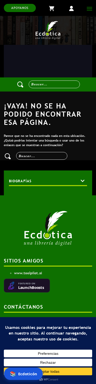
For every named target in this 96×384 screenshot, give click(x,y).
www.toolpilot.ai (28, 273)
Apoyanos (19, 8)
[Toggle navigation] (88, 8)
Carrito (56, 8)
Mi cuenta (75, 8)
